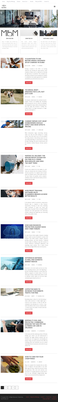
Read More (5, 51)
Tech (40, 199)
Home (3, 1)
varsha (33, 65)
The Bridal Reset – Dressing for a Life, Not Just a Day (34, 92)
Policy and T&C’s (38, 1)
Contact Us (46, 1)
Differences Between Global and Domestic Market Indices (34, 260)
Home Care (24, 1)
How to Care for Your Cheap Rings (34, 358)
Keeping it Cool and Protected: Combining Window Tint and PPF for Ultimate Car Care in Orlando (35, 324)
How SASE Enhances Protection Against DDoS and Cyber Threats (35, 227)
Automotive (42, 330)
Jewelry (40, 361)
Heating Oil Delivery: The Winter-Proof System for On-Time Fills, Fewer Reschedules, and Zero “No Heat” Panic (35, 159)
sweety (32, 296)
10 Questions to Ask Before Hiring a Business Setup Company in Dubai (35, 60)
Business (40, 65)
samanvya (33, 330)
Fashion (18, 1)
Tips (39, 166)
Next (16, 387)
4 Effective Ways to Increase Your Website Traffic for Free (34, 291)
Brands (31, 1)
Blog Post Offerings (11, 1)
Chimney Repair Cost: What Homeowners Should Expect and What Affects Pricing (36, 124)
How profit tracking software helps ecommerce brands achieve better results (36, 193)
